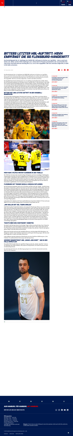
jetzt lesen (54, 81)
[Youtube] (64, 410)
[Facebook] (62, 410)
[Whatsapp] (56, 410)
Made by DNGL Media (19, 433)
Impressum (6, 433)
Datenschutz (12, 433)
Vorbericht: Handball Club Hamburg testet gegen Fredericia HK (60, 115)
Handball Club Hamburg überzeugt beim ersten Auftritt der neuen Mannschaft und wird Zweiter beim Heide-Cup (59, 124)
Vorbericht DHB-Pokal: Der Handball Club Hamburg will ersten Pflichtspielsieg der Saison (60, 88)
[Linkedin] (67, 410)
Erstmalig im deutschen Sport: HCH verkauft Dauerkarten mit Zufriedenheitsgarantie (60, 79)
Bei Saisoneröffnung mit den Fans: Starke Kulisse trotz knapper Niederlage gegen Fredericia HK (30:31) (60, 106)
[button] (2, 3)
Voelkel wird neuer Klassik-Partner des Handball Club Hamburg (59, 97)
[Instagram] (59, 410)
